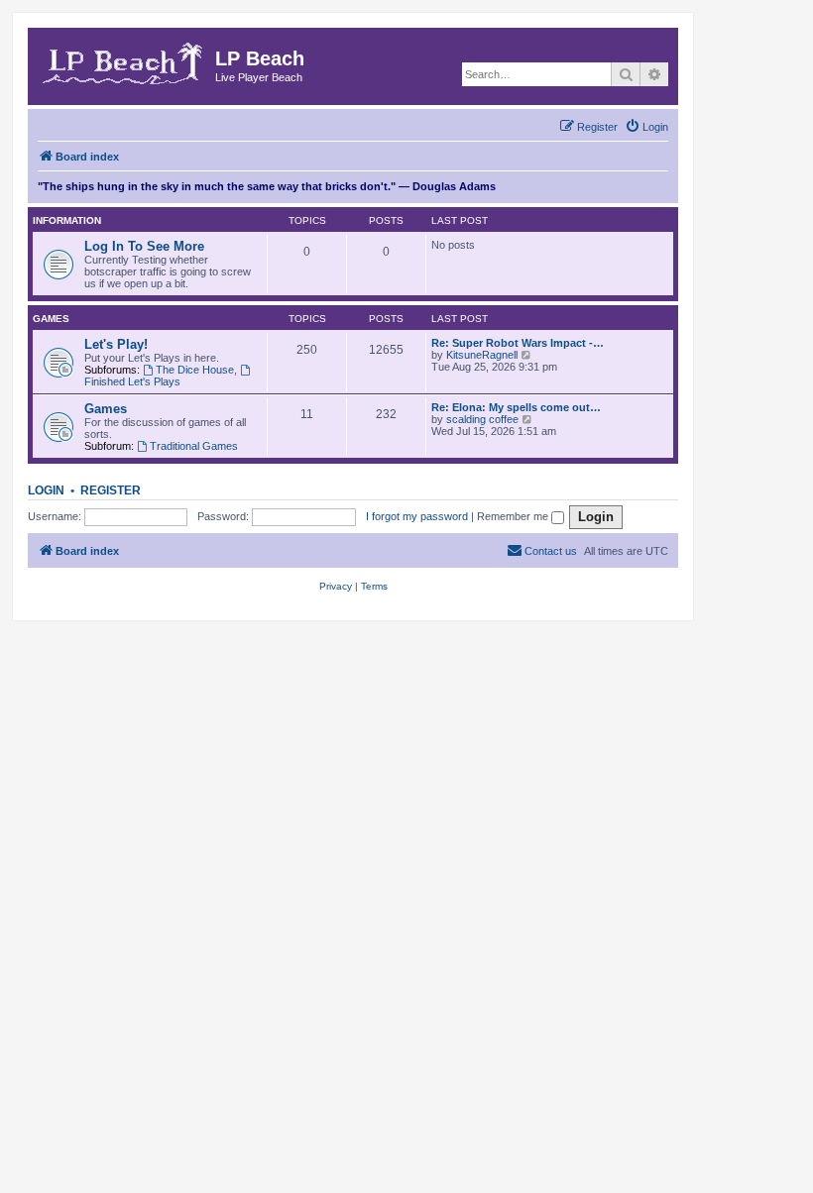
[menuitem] (646, 127)
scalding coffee (482, 419)
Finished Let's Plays (132, 381)
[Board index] (124, 60)
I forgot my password (417, 516)
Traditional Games (194, 446)
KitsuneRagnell (482, 355)
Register (110, 490)
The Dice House (195, 370)
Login (46, 490)
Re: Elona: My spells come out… (516, 407)
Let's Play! (116, 344)
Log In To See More (144, 246)
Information (67, 220)
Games (51, 318)
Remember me (514, 516)
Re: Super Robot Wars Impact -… (517, 343)
